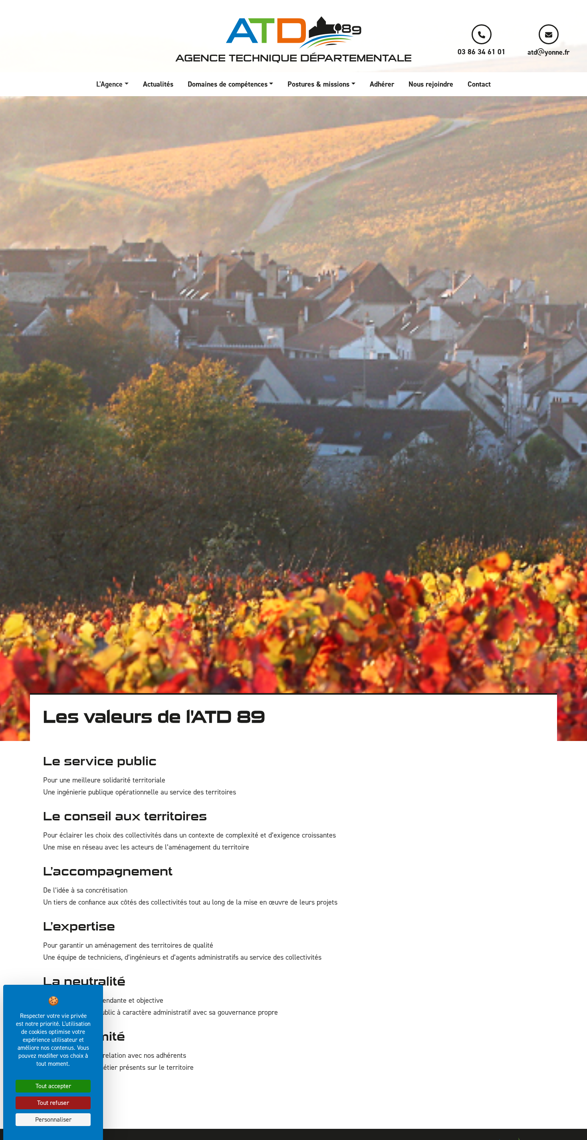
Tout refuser (53, 1103)
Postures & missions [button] (318, 84)
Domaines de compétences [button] (228, 84)
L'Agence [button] (109, 84)
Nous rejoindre (431, 84)
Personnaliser (53, 1119)
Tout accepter (53, 1086)
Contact (479, 84)
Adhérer (382, 84)
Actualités (158, 84)
